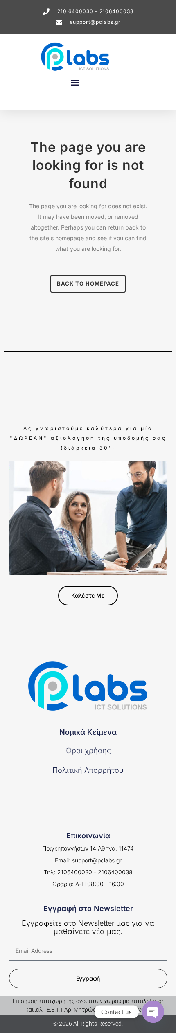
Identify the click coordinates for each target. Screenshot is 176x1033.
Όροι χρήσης (88, 750)
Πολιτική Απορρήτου (88, 770)
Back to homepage (88, 283)
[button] (74, 82)
